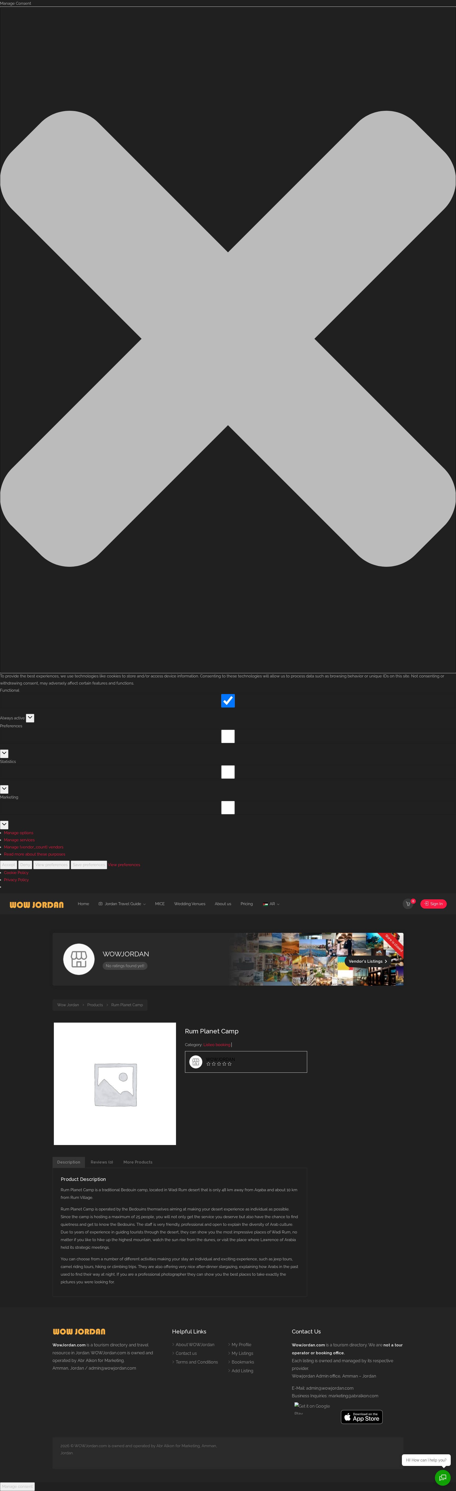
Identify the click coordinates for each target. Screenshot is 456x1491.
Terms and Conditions (197, 1362)
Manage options (18, 832)
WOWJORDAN (126, 954)
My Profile (241, 1344)
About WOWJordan (195, 1344)
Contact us (186, 1353)
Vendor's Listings (366, 961)
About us (223, 903)
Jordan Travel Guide (122, 903)
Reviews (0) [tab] (102, 1162)
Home (83, 903)
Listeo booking (216, 1044)
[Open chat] (443, 1478)
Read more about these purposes (34, 854)
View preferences (51, 864)
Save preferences (89, 864)
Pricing (247, 903)
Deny (25, 864)
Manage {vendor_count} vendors (33, 847)
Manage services (19, 840)
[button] (228, 340)
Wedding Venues (189, 903)
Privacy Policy (16, 879)
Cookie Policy (16, 872)
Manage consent (17, 1486)
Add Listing (242, 1370)
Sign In (436, 903)
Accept (8, 864)
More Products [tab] (138, 1162)
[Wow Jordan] (36, 904)
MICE (160, 903)
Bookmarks (243, 1362)
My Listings (242, 1353)
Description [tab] (68, 1162)
